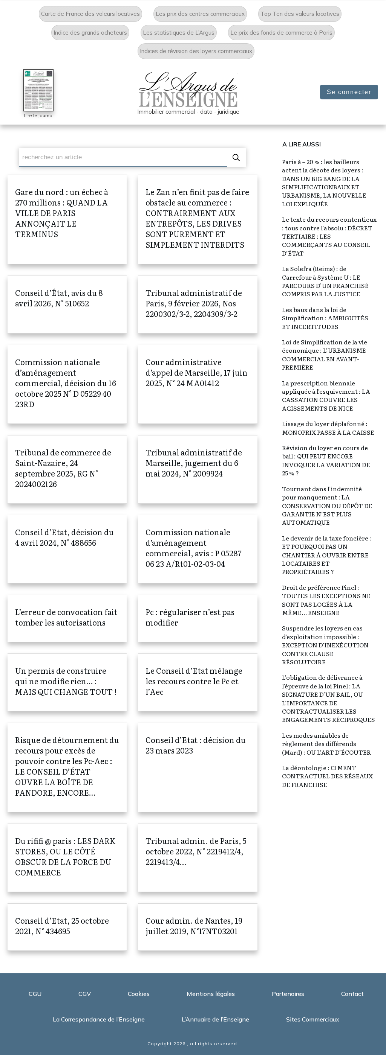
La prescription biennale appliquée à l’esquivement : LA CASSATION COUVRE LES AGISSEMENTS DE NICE (326, 395)
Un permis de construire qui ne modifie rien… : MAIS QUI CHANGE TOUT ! (67, 682)
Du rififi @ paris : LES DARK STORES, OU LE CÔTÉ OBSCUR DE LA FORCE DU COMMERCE (67, 858)
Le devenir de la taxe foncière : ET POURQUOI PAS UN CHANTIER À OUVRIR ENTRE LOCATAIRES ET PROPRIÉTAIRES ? (326, 554)
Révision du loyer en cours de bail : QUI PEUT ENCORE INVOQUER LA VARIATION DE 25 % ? (326, 460)
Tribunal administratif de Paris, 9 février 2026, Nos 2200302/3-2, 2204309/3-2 (197, 304)
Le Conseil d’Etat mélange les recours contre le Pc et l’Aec (197, 682)
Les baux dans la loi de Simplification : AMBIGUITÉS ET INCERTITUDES (325, 318)
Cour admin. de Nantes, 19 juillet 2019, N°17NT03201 (197, 927)
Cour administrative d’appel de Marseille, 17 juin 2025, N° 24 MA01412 (197, 384)
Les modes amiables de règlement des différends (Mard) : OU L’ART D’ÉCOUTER (326, 744)
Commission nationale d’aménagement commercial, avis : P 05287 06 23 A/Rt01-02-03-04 (197, 549)
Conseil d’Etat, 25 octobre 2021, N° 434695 (67, 927)
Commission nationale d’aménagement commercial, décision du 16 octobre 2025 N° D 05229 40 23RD (67, 384)
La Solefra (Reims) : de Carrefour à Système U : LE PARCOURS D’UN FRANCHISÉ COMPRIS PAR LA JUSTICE (325, 281)
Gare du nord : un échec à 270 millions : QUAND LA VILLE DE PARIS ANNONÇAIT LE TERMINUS (67, 219)
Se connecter (349, 92)
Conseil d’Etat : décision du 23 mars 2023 (197, 767)
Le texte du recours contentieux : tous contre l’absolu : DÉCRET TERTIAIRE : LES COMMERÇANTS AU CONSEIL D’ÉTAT (329, 236)
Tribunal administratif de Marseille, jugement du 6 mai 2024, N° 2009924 (197, 469)
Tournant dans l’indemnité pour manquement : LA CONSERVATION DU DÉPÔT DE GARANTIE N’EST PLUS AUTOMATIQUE (327, 505)
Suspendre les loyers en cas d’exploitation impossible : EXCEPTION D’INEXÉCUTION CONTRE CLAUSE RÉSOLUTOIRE (325, 644)
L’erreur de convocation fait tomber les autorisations (67, 618)
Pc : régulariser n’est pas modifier (197, 618)
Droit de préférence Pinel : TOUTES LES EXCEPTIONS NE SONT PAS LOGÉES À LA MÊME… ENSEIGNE (326, 600)
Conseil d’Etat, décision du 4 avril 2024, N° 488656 (67, 549)
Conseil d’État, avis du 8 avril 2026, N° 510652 (67, 304)
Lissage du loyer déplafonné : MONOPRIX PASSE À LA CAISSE (328, 427)
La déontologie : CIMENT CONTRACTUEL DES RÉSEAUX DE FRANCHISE (327, 776)
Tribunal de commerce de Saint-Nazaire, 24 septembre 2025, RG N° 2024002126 (67, 469)
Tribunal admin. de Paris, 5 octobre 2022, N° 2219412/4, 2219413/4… (197, 858)
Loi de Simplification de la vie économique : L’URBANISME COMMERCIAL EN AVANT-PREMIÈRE (324, 354)
